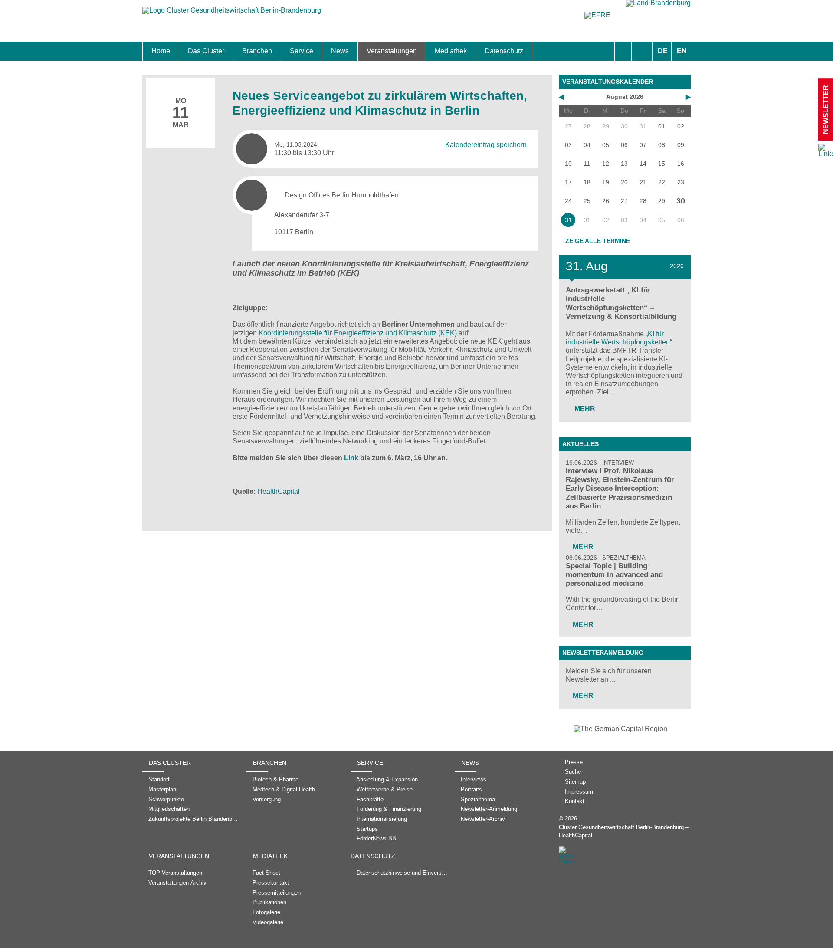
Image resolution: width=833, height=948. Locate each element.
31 (568, 219)
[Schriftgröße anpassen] (642, 51)
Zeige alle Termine (597, 240)
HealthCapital (278, 491)
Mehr (584, 409)
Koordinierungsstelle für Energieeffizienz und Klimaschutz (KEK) (358, 333)
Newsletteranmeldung (602, 652)
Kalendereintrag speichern (486, 144)
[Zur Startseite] (231, 14)
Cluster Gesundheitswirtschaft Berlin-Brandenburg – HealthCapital (624, 831)
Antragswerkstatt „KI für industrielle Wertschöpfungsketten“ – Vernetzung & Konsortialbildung (621, 303)
